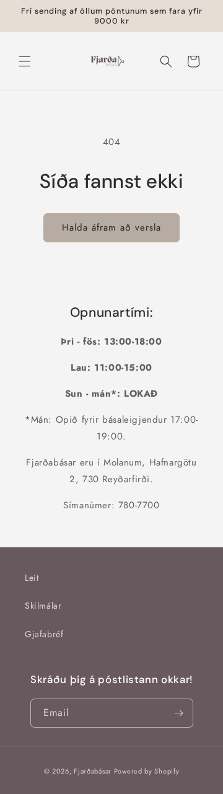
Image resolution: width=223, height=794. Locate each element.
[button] (24, 61)
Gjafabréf (44, 634)
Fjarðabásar (93, 771)
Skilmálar (43, 605)
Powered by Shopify (147, 771)
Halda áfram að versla (111, 227)
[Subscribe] (179, 713)
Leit (31, 577)
